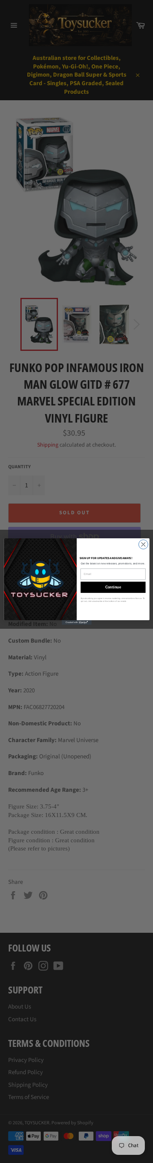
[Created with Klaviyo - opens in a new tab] (76, 622)
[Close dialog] (143, 544)
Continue (113, 587)
